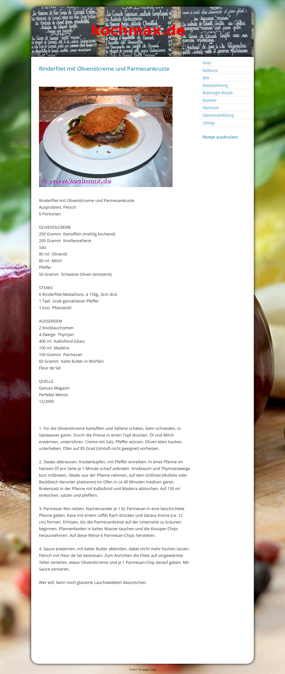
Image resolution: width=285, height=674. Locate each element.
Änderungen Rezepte (218, 93)
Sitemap (209, 123)
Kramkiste (210, 100)
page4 (145, 669)
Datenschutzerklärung (218, 115)
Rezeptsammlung (215, 85)
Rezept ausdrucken (220, 137)
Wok (206, 78)
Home (207, 63)
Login (153, 669)
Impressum (211, 108)
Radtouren (210, 70)
